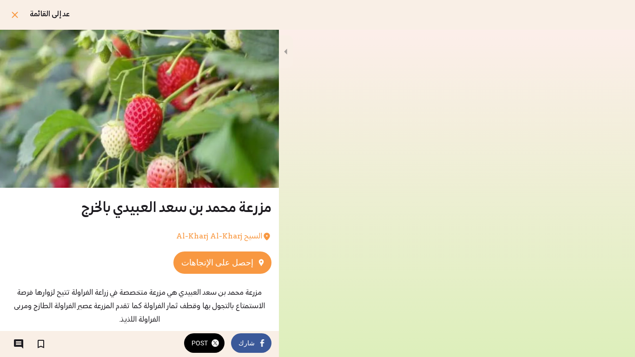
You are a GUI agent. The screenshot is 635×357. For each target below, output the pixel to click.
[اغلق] (14, 14)
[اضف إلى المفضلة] (41, 344)
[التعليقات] (18, 344)
